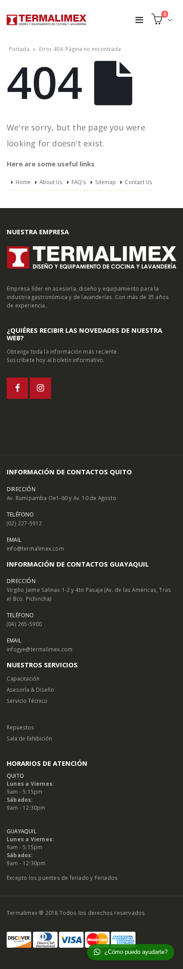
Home (23, 181)
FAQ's (79, 181)
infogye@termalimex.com (39, 649)
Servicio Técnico (27, 700)
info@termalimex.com (35, 548)
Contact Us (138, 181)
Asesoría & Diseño (30, 689)
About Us (51, 181)
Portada (19, 49)
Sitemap (105, 181)
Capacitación (23, 678)
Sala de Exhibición (29, 738)
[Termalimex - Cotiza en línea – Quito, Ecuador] (47, 20)
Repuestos (20, 727)
